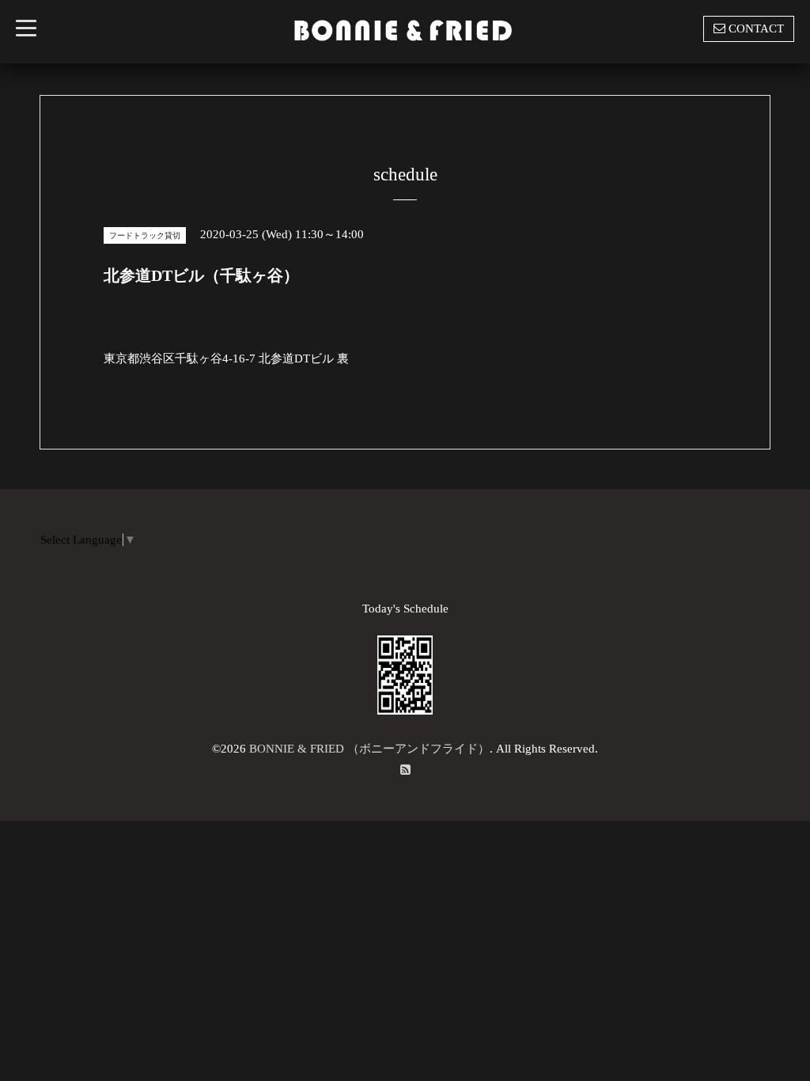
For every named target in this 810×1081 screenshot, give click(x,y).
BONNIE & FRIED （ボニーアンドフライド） (369, 748)
